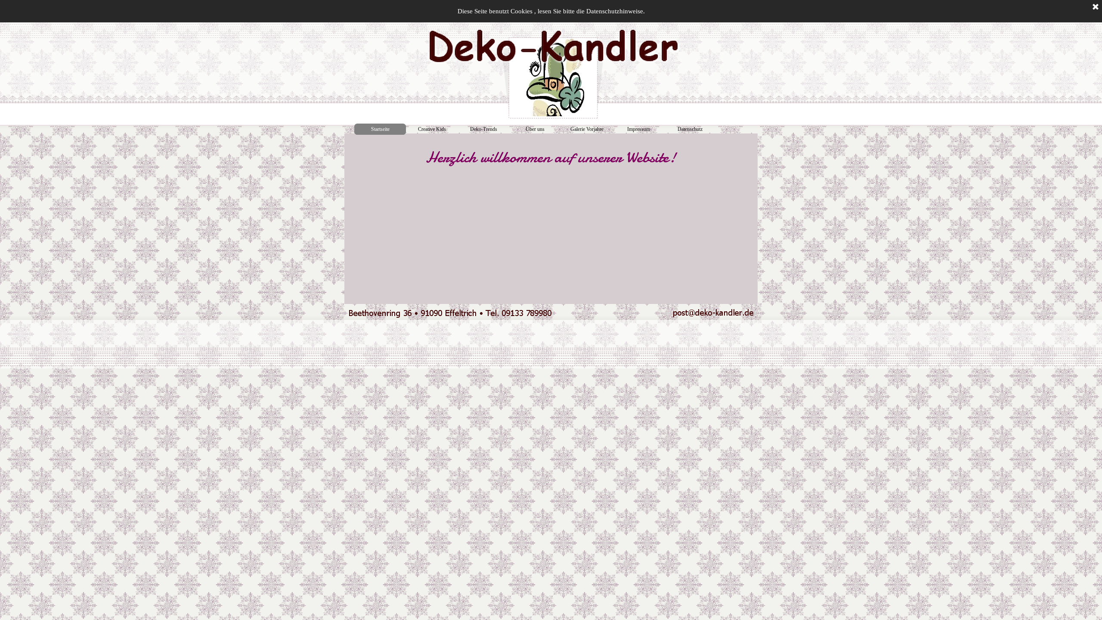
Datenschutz (690, 129)
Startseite (380, 129)
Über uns (535, 129)
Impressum (638, 129)
